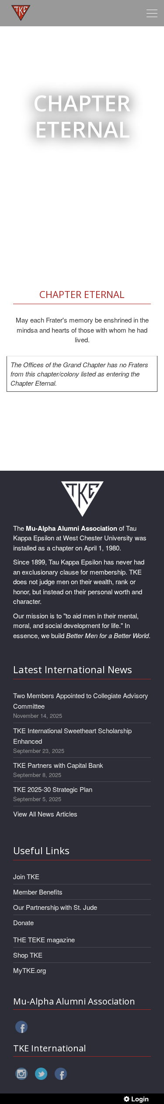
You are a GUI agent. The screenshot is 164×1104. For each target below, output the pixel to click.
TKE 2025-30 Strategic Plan (52, 789)
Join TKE (26, 876)
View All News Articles (45, 813)
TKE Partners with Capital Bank (58, 765)
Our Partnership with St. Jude (55, 907)
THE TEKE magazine (44, 939)
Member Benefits (38, 891)
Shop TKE (27, 954)
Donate (23, 922)
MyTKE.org (29, 970)
